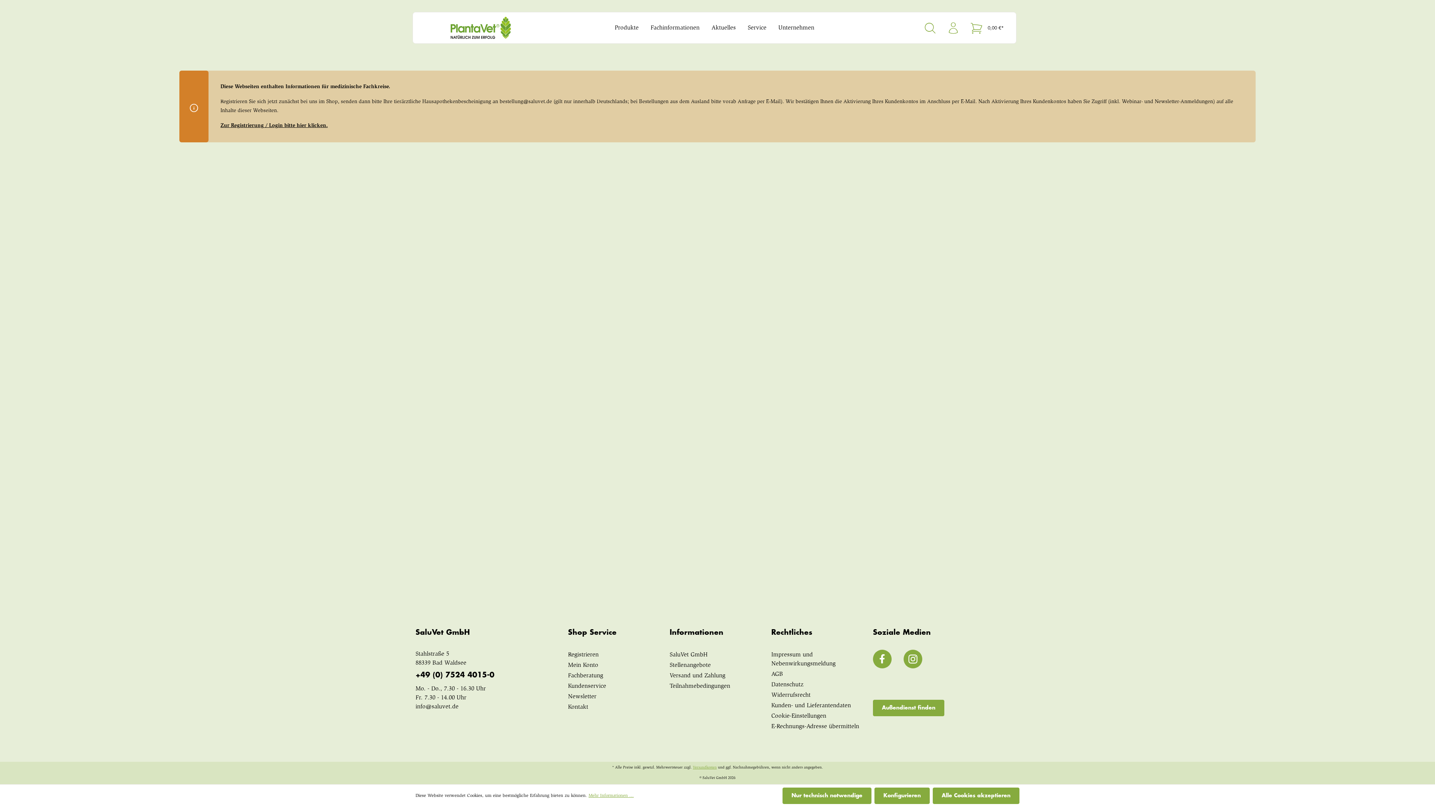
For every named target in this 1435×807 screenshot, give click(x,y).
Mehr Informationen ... (611, 796)
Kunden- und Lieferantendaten (811, 706)
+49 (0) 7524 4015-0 (455, 674)
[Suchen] (930, 28)
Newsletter (582, 697)
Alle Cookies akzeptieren (976, 795)
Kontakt (578, 707)
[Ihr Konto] (953, 28)
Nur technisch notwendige (826, 795)
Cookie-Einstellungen (798, 716)
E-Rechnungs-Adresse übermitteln (815, 727)
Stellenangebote (690, 665)
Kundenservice (587, 686)
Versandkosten (705, 768)
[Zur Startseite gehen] (495, 28)
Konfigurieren (902, 795)
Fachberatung (585, 676)
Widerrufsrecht (791, 695)
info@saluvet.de (437, 707)
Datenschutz (787, 685)
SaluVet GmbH (689, 655)
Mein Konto (583, 665)
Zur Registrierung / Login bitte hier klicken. (274, 126)
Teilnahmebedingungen (700, 686)
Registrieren (583, 655)
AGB (777, 674)
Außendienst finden (908, 707)
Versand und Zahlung (697, 676)
